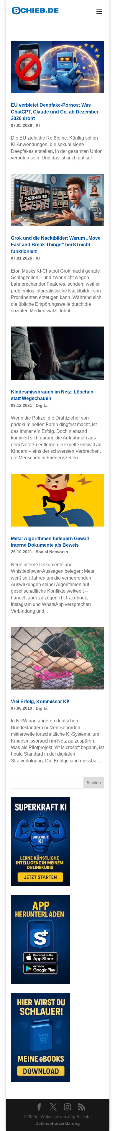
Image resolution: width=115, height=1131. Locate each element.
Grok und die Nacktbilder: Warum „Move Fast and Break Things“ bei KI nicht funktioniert (56, 245)
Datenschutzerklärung (57, 1123)
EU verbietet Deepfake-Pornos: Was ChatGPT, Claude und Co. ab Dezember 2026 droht (54, 112)
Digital (42, 405)
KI (38, 125)
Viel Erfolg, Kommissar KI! (40, 701)
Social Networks (52, 551)
